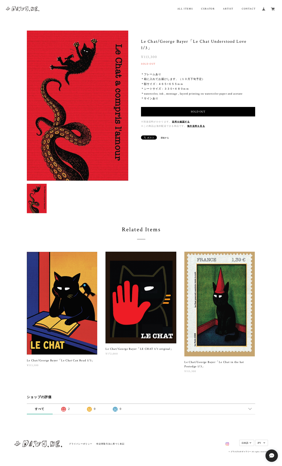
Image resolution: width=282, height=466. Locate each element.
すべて (39, 408)
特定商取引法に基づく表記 (110, 444)
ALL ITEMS (185, 8)
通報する (165, 138)
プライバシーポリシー (80, 444)
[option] (77, 106)
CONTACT (249, 8)
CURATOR (208, 8)
